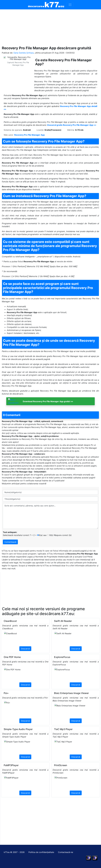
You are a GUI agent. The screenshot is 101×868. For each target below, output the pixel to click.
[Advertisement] (50, 26)
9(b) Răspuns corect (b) (60, 535)
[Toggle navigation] (70, 4)
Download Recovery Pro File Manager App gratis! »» (48, 401)
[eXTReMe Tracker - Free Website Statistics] (88, 858)
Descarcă (25, 648)
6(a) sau (42, 535)
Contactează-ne (65, 852)
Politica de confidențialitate (41, 852)
